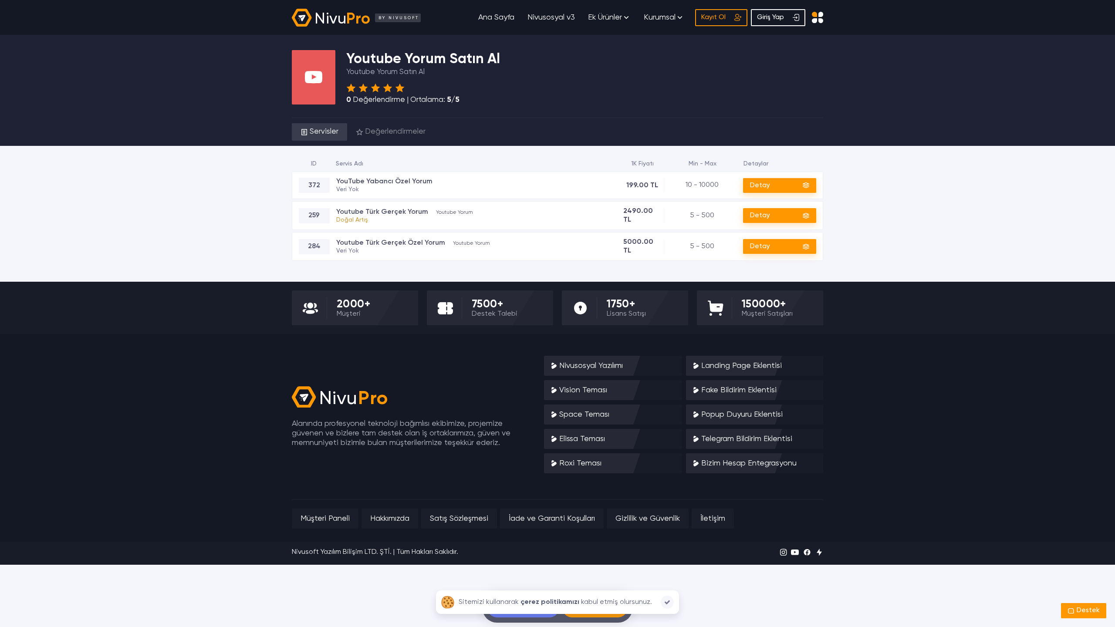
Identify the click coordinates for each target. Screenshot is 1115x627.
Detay (760, 185)
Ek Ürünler (605, 17)
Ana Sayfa (496, 17)
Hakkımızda (389, 518)
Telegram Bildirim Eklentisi (746, 439)
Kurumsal (660, 17)
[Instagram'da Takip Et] (783, 553)
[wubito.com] (819, 553)
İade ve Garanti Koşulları (552, 518)
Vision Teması (583, 390)
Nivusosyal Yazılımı (591, 366)
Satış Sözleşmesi (459, 518)
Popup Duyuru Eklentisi (742, 414)
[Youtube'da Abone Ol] (795, 553)
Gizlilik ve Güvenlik (647, 518)
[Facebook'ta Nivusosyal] (807, 553)
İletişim (712, 518)
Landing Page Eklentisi (741, 366)
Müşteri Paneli (325, 518)
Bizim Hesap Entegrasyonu (749, 463)
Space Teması (584, 414)
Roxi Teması (580, 463)
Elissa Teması (582, 439)
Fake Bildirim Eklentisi (739, 390)
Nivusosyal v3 (551, 17)
